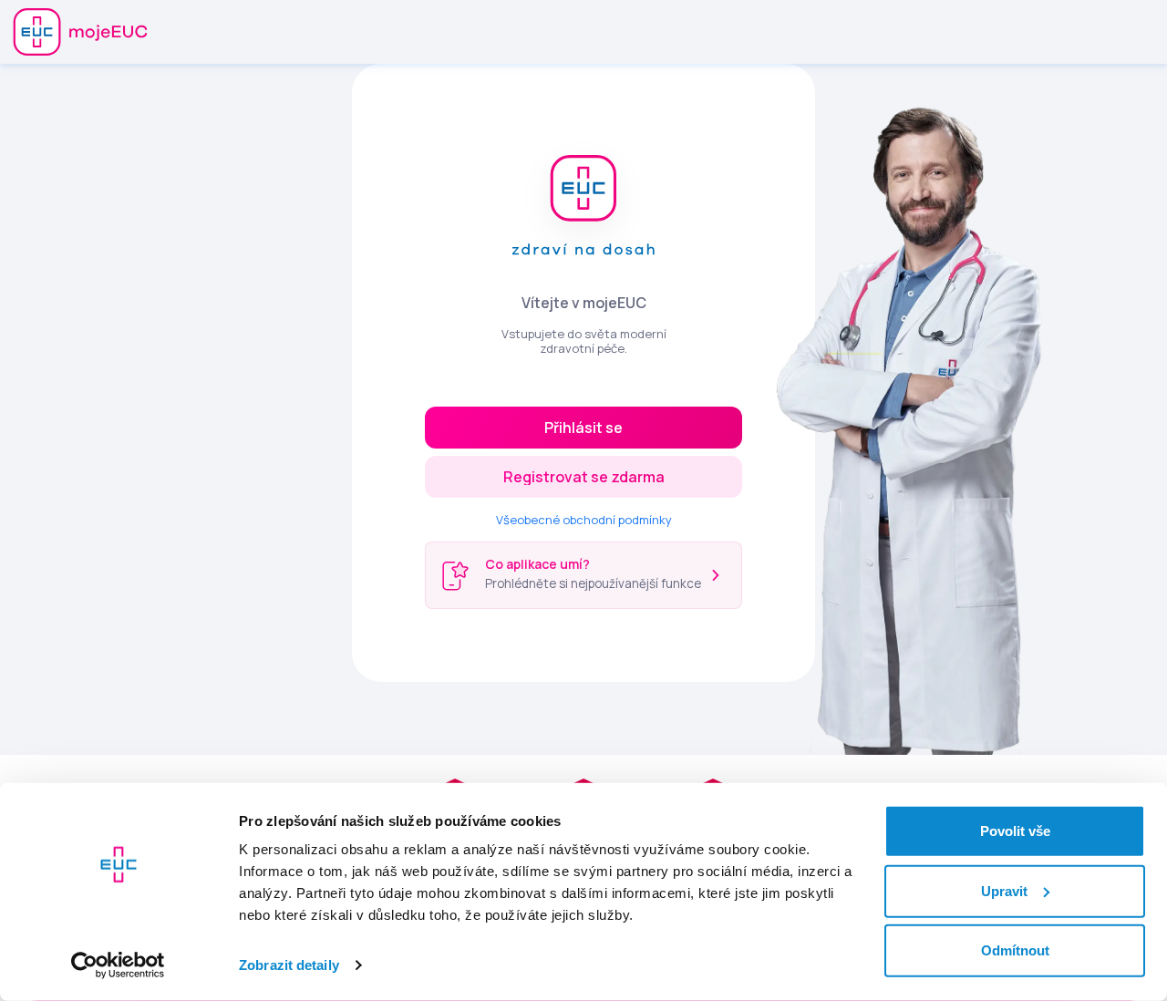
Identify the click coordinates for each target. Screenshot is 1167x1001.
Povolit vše (1015, 831)
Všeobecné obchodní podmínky (584, 519)
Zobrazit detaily (289, 965)
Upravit (1004, 890)
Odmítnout (1015, 950)
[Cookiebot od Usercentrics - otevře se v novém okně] (118, 965)
